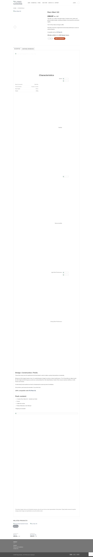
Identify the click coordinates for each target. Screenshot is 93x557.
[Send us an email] (71, 2)
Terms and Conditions (18, 547)
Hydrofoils (34, 2)
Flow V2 (15, 534)
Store (39, 2)
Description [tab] (17, 48)
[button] (74, 3)
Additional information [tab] (28, 48)
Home (14, 8)
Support (57, 2)
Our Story (44, 2)
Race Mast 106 (33, 534)
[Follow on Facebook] (67, 2)
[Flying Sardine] (19, 3)
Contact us (51, 2)
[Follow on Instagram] (69, 2)
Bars (29, 2)
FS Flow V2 (59, 32)
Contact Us (15, 548)
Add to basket (59, 38)
